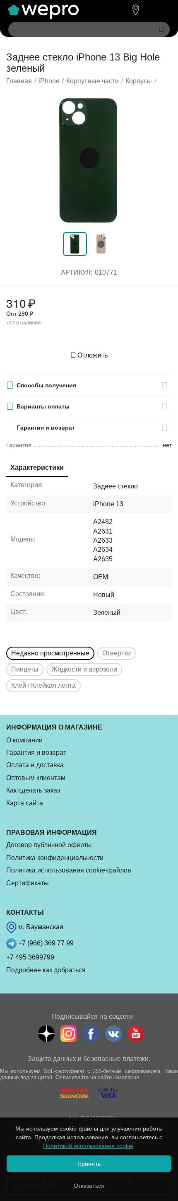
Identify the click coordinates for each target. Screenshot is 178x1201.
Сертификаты (27, 883)
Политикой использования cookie (88, 1146)
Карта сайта (24, 803)
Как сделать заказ (33, 790)
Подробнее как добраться (46, 970)
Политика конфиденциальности (54, 857)
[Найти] (161, 29)
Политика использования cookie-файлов (68, 870)
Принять (88, 1163)
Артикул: (76, 272)
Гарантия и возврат (36, 752)
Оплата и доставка (35, 764)
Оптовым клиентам (35, 777)
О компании (24, 740)
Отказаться (89, 1185)
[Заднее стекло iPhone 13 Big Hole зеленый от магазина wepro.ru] (89, 160)
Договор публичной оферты (49, 844)
